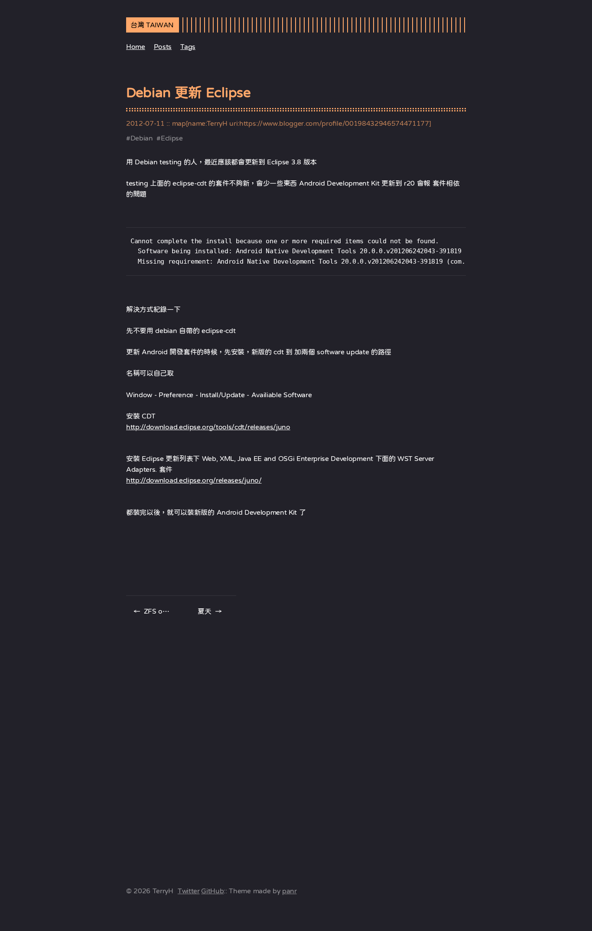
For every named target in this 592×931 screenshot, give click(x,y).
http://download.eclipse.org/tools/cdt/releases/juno (208, 426)
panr (289, 890)
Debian (141, 137)
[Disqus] (296, 739)
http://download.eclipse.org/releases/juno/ (194, 480)
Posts (163, 46)
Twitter (189, 890)
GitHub (212, 890)
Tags (187, 46)
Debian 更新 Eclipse (188, 92)
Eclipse (172, 137)
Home (135, 46)
